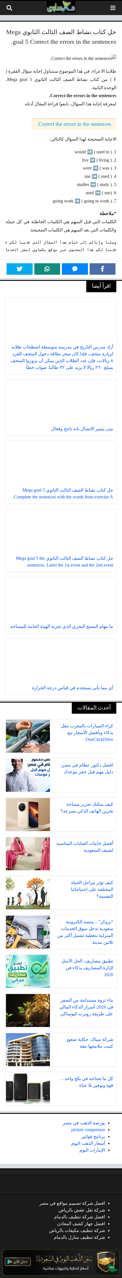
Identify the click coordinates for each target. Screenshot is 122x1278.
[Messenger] (75, 269)
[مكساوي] (61, 6)
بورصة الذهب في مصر (84, 1122)
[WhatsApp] (47, 269)
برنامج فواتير (93, 1136)
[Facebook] (103, 269)
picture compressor (88, 1129)
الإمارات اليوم (92, 1150)
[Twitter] (20, 269)
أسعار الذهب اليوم (88, 1143)
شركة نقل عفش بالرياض (81, 1210)
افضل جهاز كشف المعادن (81, 1223)
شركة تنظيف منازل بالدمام (79, 1237)
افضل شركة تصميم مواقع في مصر (72, 1203)
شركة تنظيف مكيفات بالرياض (77, 1230)
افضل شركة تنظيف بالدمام (79, 1216)
